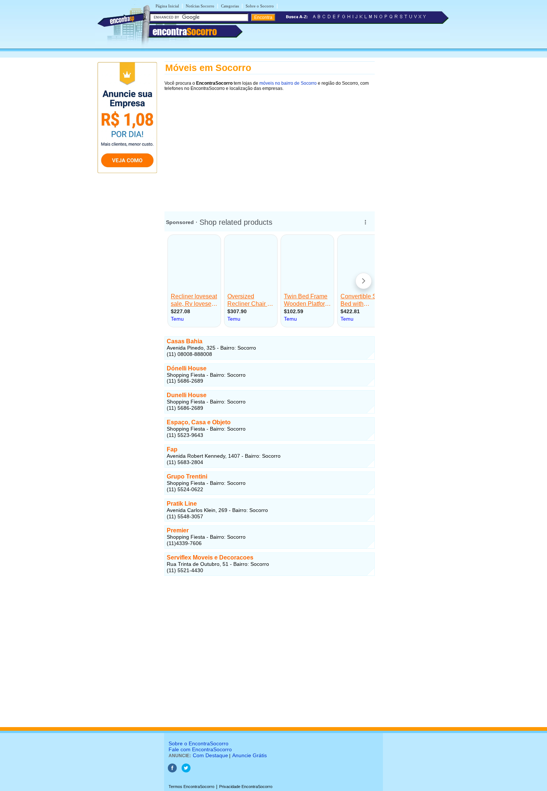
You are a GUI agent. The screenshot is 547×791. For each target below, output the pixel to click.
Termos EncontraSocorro (191, 786)
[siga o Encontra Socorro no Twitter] (186, 771)
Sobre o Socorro (260, 6)
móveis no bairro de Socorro (288, 83)
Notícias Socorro (200, 6)
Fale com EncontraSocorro (200, 749)
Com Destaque (210, 755)
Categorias (230, 6)
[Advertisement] (269, 147)
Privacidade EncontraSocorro (245, 786)
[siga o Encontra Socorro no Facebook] (172, 771)
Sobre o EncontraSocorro (198, 743)
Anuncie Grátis (249, 755)
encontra (185, 32)
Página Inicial (167, 6)
